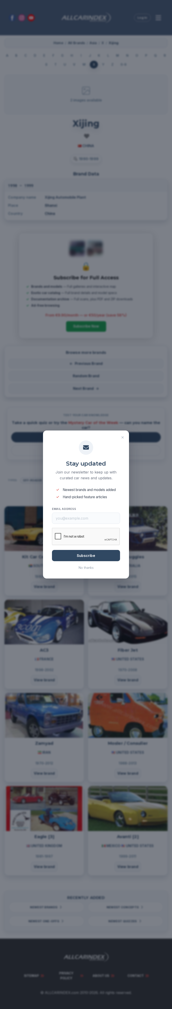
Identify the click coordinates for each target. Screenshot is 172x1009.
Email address (64, 509)
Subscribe (86, 555)
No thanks (86, 568)
